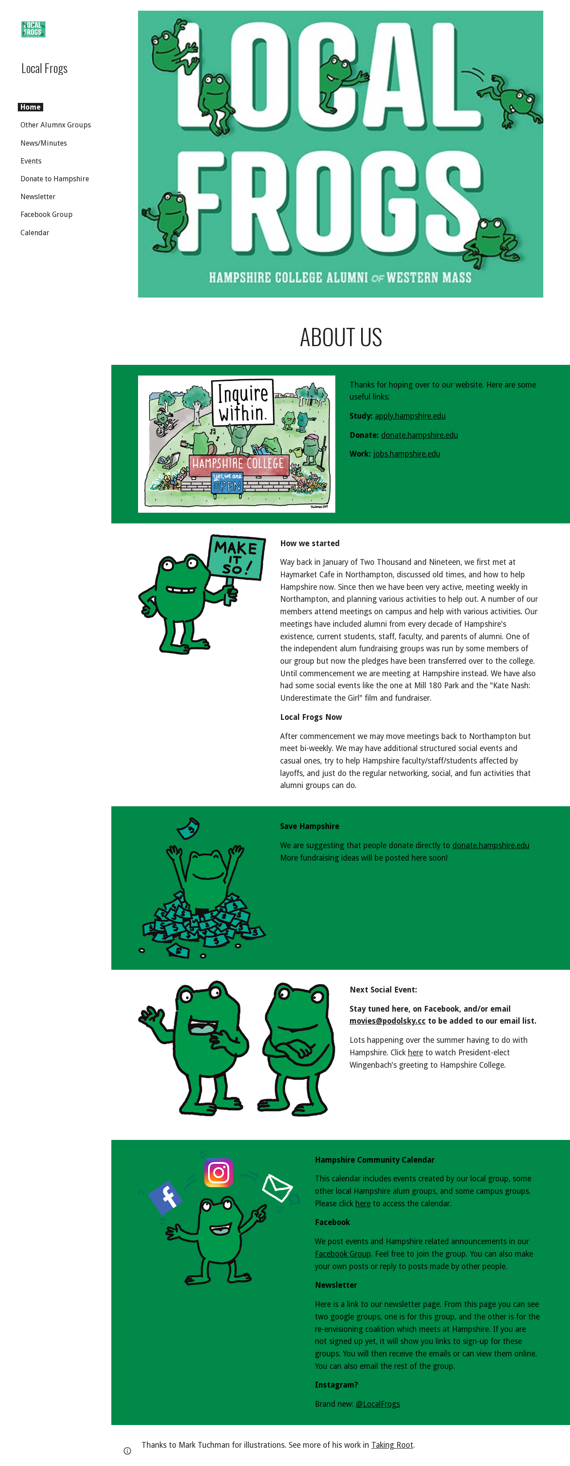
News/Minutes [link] (43, 143)
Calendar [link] (34, 233)
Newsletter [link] (38, 196)
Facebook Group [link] (46, 214)
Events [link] (30, 161)
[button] (559, 12)
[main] (341, 336)
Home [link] (30, 107)
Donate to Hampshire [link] (54, 179)
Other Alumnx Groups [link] (55, 125)
